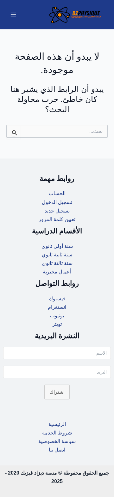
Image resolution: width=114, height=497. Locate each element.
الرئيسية (57, 424)
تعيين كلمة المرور (57, 219)
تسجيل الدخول (57, 202)
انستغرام (57, 307)
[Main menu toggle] (13, 15)
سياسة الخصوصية (57, 441)
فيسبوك (57, 298)
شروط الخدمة (57, 432)
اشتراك (57, 392)
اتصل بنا (57, 449)
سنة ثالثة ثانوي (57, 263)
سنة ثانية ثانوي (57, 254)
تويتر (57, 324)
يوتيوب (57, 315)
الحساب (57, 193)
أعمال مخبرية (57, 271)
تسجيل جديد (57, 210)
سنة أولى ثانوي (57, 246)
